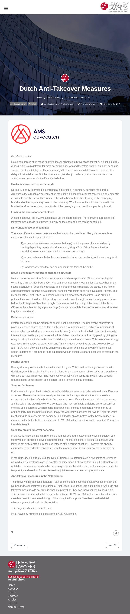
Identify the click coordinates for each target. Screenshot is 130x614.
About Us (13, 588)
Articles (32, 104)
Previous (20, 545)
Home (39, 98)
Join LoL (13, 603)
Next (111, 545)
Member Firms (16, 606)
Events (12, 592)
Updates (13, 595)
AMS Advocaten (53, 98)
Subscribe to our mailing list (23, 576)
